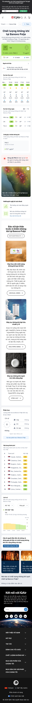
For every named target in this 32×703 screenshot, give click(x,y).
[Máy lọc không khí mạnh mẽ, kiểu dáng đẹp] (16, 363)
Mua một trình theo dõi (15, 216)
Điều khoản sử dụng (16, 692)
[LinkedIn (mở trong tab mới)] (25, 616)
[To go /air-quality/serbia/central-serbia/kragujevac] (16, 467)
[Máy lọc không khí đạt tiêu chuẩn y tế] (16, 309)
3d (24, 109)
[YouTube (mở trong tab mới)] (16, 616)
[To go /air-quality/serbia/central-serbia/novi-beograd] (16, 485)
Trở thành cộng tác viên (11, 546)
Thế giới (3, 24)
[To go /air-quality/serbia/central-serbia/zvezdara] (16, 478)
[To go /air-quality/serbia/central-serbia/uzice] (16, 489)
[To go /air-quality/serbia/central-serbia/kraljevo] (16, 475)
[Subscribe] (26, 609)
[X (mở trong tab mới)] (11, 616)
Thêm (27, 24)
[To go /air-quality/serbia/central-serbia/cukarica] (16, 460)
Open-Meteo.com (18, 433)
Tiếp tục (23, 11)
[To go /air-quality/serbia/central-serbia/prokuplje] (16, 482)
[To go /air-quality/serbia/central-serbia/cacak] (16, 457)
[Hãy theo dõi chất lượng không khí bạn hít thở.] (16, 251)
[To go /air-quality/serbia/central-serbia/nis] (16, 471)
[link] (22, 18)
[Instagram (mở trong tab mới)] (20, 616)
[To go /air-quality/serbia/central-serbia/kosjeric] (16, 464)
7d (28, 109)
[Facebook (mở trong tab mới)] (6, 616)
